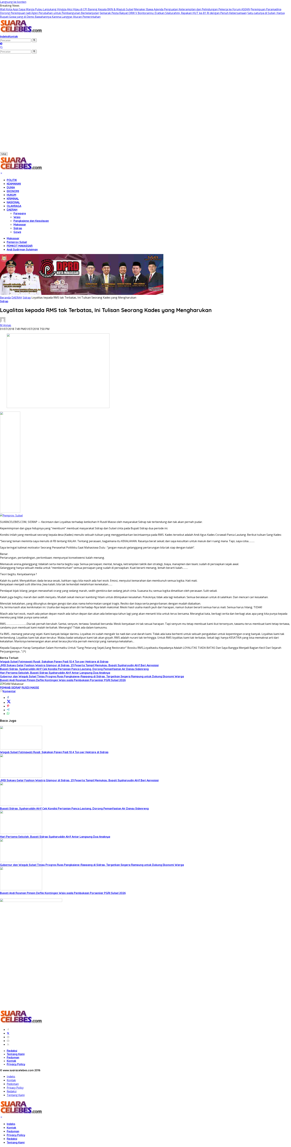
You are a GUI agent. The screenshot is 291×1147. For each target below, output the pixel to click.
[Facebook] (8, 1029)
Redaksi (12, 1050)
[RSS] (8, 1044)
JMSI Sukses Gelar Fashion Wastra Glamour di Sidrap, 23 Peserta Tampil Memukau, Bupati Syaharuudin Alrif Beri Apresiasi (79, 665)
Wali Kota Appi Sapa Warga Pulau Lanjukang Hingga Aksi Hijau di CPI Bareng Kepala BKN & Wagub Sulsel (66, 9)
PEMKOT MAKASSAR (20, 245)
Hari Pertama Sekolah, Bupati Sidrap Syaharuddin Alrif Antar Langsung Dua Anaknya (55, 672)
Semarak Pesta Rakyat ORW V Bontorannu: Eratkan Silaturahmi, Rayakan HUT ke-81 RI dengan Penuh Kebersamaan (173, 13)
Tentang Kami (16, 1054)
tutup (3, 154)
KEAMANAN (14, 183)
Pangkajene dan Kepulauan (31, 220)
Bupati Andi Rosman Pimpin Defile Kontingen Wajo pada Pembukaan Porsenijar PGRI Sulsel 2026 (63, 680)
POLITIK (12, 180)
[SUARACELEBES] (21, 33)
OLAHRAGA (14, 206)
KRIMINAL (13, 198)
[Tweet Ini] (9, 702)
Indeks (4, 36)
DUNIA (11, 187)
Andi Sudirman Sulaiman (22, 249)
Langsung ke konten (13, 2)
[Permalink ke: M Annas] (2, 321)
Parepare (19, 213)
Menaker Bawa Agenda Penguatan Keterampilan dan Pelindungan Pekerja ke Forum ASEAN (192, 9)
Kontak (13, 36)
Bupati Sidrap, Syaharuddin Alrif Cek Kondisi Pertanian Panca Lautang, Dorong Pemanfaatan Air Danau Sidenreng (74, 669)
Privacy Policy (16, 1064)
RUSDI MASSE (30, 687)
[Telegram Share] (8, 710)
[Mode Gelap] (1, 44)
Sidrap (17, 228)
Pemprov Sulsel (17, 242)
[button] (34, 40)
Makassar (19, 224)
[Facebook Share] (8, 698)
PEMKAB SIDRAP (10, 687)
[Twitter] (8, 1033)
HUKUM (11, 195)
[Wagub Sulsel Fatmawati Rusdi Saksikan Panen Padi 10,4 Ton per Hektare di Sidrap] (21, 748)
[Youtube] (8, 1041)
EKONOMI (13, 191)
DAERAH (12, 209)
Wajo (17, 217)
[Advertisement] (18, 104)
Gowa (17, 232)
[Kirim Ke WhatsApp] (8, 714)
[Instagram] (8, 1037)
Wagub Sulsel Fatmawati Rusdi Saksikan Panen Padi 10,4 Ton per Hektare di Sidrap (54, 661)
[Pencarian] (1, 48)
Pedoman (13, 1057)
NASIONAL (13, 202)
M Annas (5, 325)
